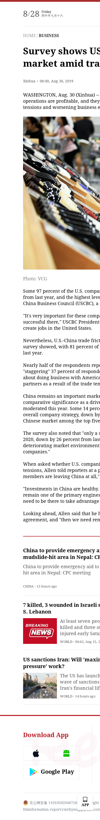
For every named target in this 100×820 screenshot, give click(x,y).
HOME (29, 35)
